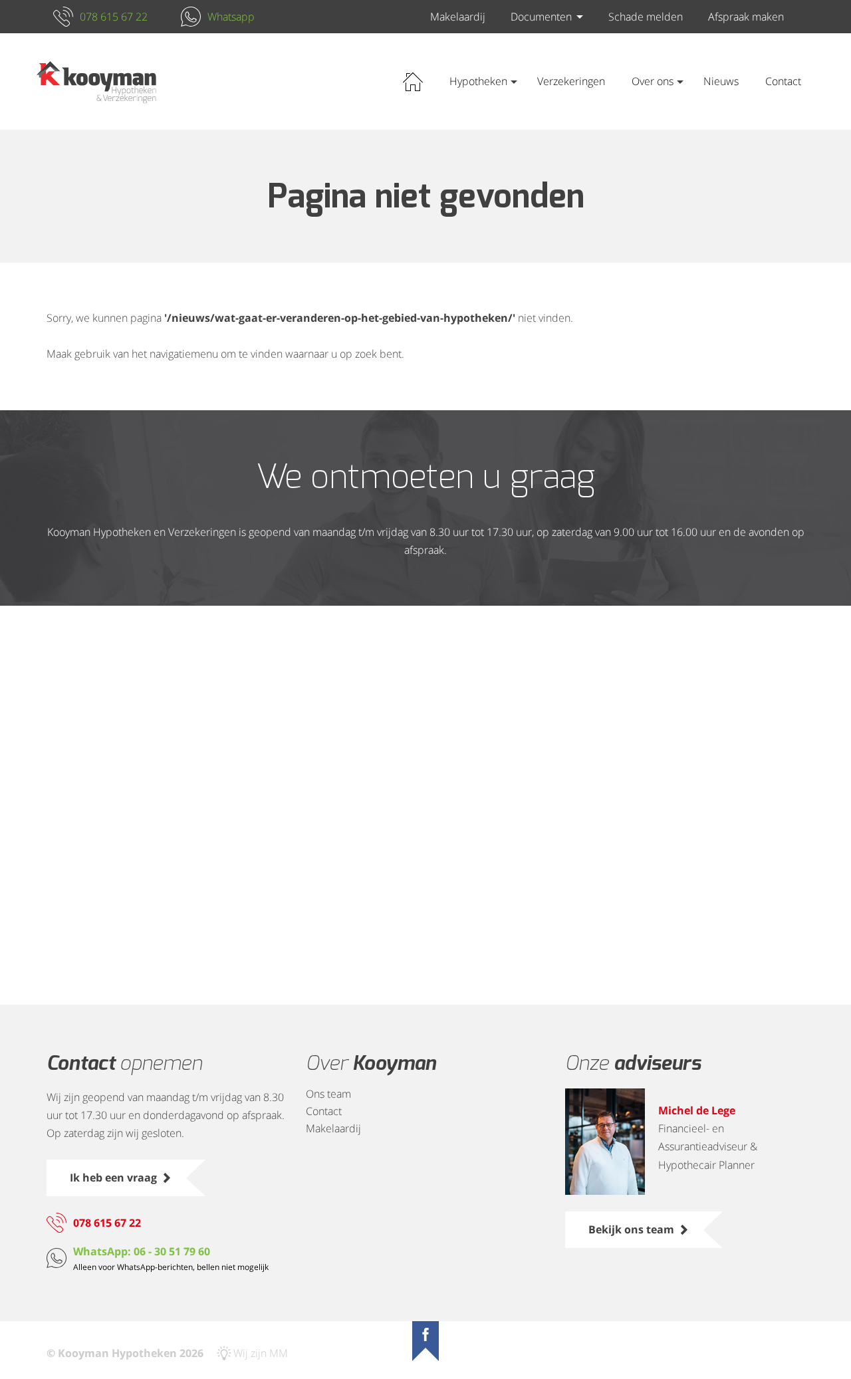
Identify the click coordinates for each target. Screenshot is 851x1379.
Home (412, 81)
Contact (783, 81)
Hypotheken (478, 81)
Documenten (541, 16)
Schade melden (645, 16)
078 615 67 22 (114, 16)
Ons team (328, 1093)
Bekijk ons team (631, 1229)
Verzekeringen (571, 81)
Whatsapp (231, 16)
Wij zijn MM (260, 1353)
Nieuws (721, 81)
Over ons (652, 81)
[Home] (96, 82)
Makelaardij (457, 16)
